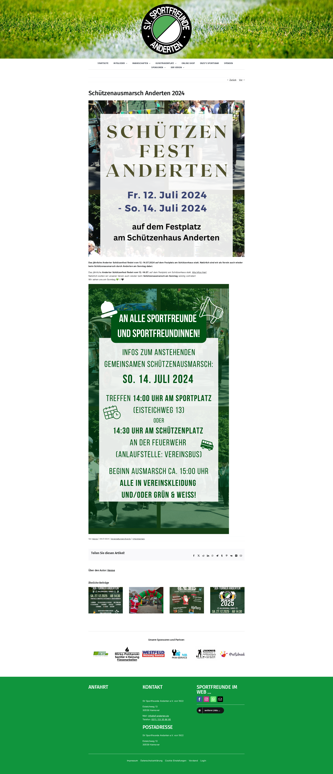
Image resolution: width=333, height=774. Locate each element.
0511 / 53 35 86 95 (161, 719)
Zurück (232, 80)
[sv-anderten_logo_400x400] (166, 4)
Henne (95, 539)
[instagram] (206, 699)
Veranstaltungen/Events (121, 539)
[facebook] (199, 699)
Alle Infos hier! (199, 272)
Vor (240, 80)
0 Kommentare (139, 539)
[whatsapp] (213, 699)
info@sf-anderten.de (158, 715)
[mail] (220, 699)
